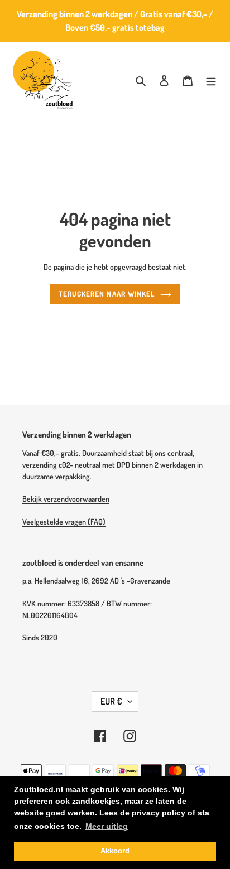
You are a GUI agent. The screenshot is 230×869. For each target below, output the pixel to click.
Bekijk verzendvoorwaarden (65, 498)
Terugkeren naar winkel (107, 293)
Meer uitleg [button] (106, 826)
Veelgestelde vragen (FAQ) (64, 521)
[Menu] (211, 81)
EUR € (111, 701)
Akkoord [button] (115, 851)
